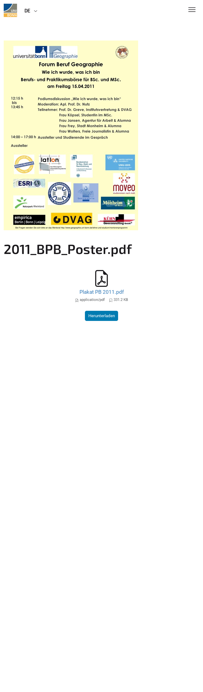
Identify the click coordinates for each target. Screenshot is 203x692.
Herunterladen (101, 315)
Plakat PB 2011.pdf (101, 292)
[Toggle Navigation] (192, 10)
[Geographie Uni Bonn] (10, 10)
